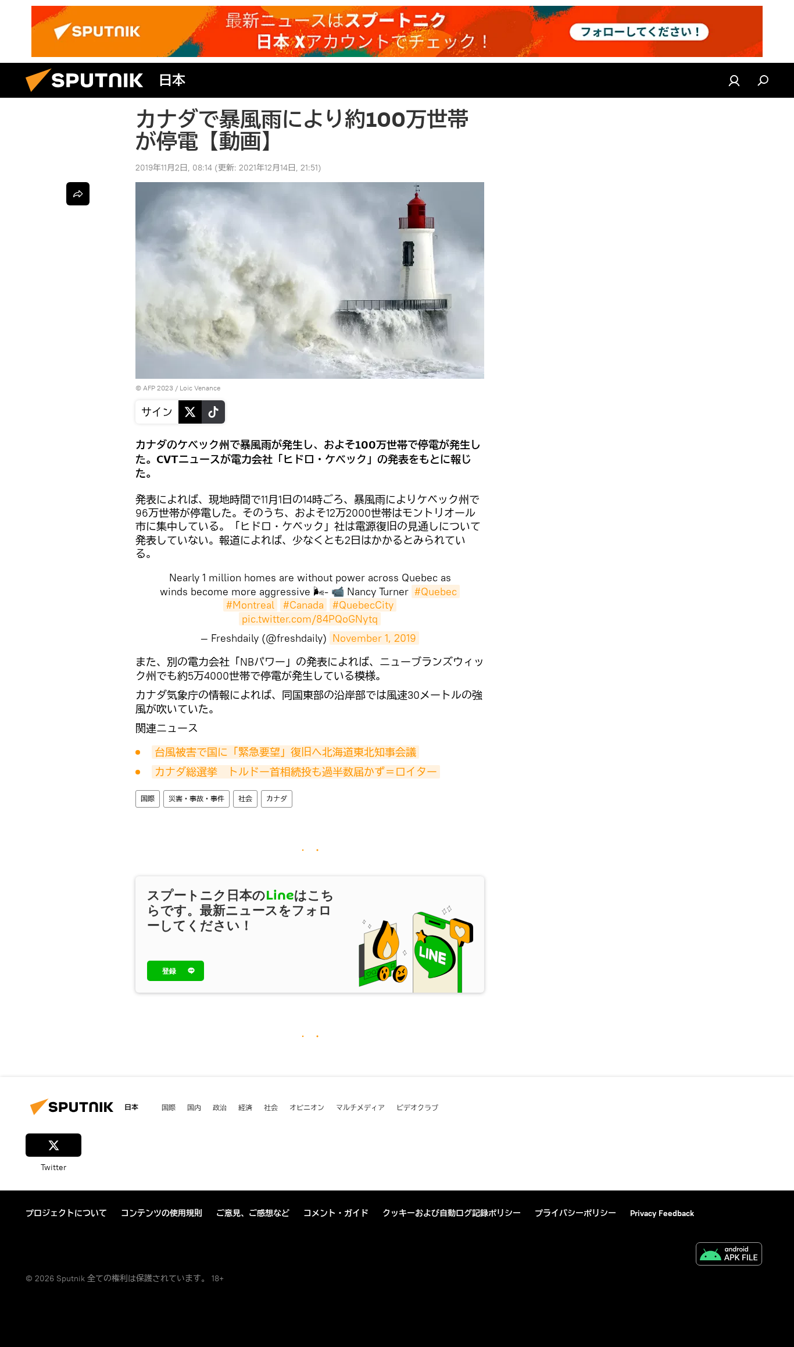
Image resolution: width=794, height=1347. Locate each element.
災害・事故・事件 (196, 798)
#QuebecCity (363, 605)
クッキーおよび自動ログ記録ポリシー (451, 1213)
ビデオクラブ (417, 1107)
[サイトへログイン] (734, 80)
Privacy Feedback (662, 1213)
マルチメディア (360, 1107)
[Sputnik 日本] (89, 95)
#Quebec (435, 591)
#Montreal (250, 605)
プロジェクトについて (66, 1213)
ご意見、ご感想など (252, 1213)
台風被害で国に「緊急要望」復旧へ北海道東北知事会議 (285, 752)
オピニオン (306, 1107)
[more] (78, 193)
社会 (245, 798)
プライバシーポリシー (575, 1213)
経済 (245, 1107)
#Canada (303, 605)
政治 (220, 1107)
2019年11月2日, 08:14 (173, 167)
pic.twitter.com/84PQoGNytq (310, 618)
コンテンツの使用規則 (161, 1213)
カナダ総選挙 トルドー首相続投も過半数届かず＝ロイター (296, 772)
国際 (148, 798)
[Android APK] (728, 1255)
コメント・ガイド (336, 1213)
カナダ (276, 798)
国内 (194, 1107)
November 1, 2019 (374, 638)
